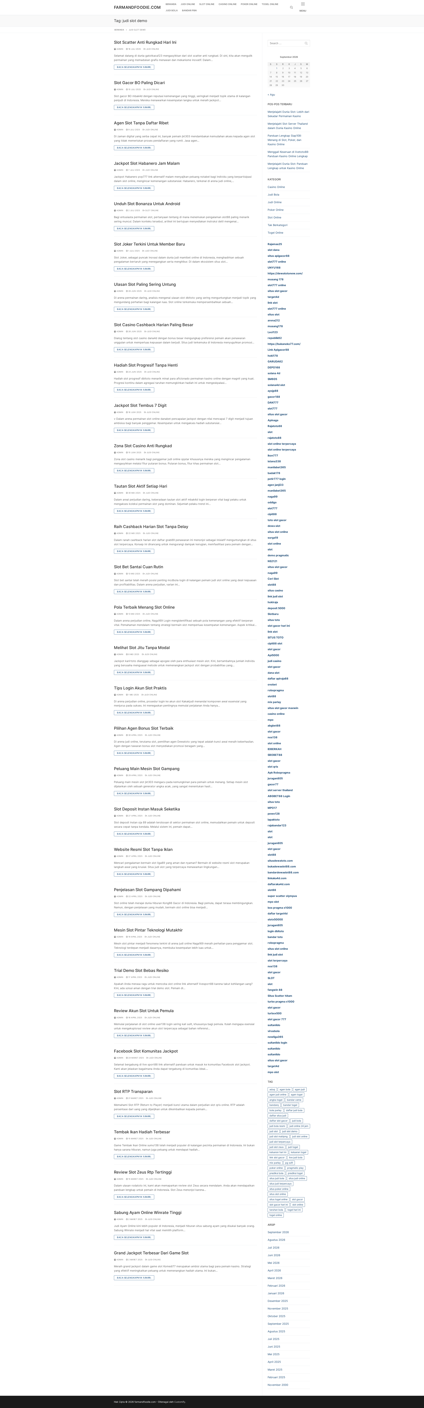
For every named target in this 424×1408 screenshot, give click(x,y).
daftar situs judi (277, 1115)
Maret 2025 (275, 1369)
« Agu (271, 94)
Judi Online (152, 49)
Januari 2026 (276, 1293)
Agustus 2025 (276, 1331)
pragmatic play (295, 1167)
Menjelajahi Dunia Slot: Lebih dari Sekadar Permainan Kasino (288, 114)
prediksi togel (295, 1173)
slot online (297, 1204)
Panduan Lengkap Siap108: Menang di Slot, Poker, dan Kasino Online (284, 140)
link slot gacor (277, 1157)
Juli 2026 (273, 1247)
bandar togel (290, 1105)
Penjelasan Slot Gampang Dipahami (147, 889)
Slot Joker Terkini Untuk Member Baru (149, 244)
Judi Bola (273, 194)
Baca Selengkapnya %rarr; (134, 67)
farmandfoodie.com (137, 7)
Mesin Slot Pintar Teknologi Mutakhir (148, 930)
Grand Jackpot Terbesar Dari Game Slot (151, 1253)
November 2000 (278, 1384)
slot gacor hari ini (278, 1204)
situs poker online (278, 1188)
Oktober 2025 (276, 1316)
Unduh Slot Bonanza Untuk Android (147, 203)
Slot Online (152, 210)
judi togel (293, 1147)
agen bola (285, 1089)
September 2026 (278, 1232)
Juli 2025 (273, 1339)
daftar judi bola (294, 1110)
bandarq (274, 1105)
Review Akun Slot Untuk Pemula (144, 1010)
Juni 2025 (274, 1346)
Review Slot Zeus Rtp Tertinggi (143, 1172)
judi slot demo (289, 1131)
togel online (275, 1215)
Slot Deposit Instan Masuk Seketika (147, 809)
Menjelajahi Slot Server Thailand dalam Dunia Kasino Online (288, 126)
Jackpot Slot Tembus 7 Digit (140, 405)
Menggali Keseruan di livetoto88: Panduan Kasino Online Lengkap (288, 154)
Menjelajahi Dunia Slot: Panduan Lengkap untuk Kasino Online (288, 166)
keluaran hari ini (277, 1152)
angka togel (275, 1099)
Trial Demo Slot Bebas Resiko (141, 970)
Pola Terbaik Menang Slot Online (144, 607)
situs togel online (278, 1199)
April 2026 (274, 1270)
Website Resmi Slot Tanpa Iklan (143, 849)
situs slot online (277, 1194)
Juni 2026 (274, 1255)
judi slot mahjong (278, 1136)
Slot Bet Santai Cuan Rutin (138, 566)
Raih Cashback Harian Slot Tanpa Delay (151, 526)
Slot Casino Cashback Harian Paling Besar (153, 324)
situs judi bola (276, 1178)
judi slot (273, 1131)
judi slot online (299, 1136)
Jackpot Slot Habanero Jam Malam (147, 163)
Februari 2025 (276, 1377)
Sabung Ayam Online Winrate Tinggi (148, 1212)
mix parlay (275, 1162)
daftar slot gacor (278, 1120)
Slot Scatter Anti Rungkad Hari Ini (145, 42)
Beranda (119, 30)
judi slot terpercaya (279, 1141)
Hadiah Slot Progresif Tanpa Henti (146, 365)
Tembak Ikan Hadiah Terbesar (142, 1132)
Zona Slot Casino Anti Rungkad (143, 445)
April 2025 (274, 1361)
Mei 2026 (274, 1262)
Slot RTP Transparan (133, 1091)
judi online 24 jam (299, 1126)
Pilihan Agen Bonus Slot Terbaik (143, 728)
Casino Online (276, 187)
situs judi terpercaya (280, 1183)
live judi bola (295, 1157)
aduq (272, 1089)
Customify (179, 1401)
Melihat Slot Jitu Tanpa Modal (142, 647)
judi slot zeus (276, 1147)
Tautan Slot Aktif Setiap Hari (140, 486)
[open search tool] (291, 7)
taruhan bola (276, 1209)
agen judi (300, 1089)
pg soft (289, 1162)
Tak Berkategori (278, 225)
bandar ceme (294, 1099)
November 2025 (278, 1308)
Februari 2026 (276, 1285)
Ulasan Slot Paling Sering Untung (145, 284)
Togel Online (275, 232)
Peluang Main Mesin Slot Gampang (147, 768)
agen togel (296, 1094)
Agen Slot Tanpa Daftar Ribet (141, 123)
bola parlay (275, 1110)
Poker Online (276, 209)
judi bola (296, 1120)
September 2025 (278, 1323)
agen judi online (277, 1094)
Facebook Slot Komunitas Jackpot (146, 1051)
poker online (276, 1167)
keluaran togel (298, 1152)
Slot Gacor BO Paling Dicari (139, 82)
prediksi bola (276, 1173)
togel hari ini (294, 1209)
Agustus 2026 (276, 1239)
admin (119, 49)
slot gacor (297, 1199)
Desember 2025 (278, 1301)
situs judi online (297, 1178)
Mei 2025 (274, 1354)
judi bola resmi (277, 1126)
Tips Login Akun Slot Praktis (140, 688)
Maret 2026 (275, 1278)
